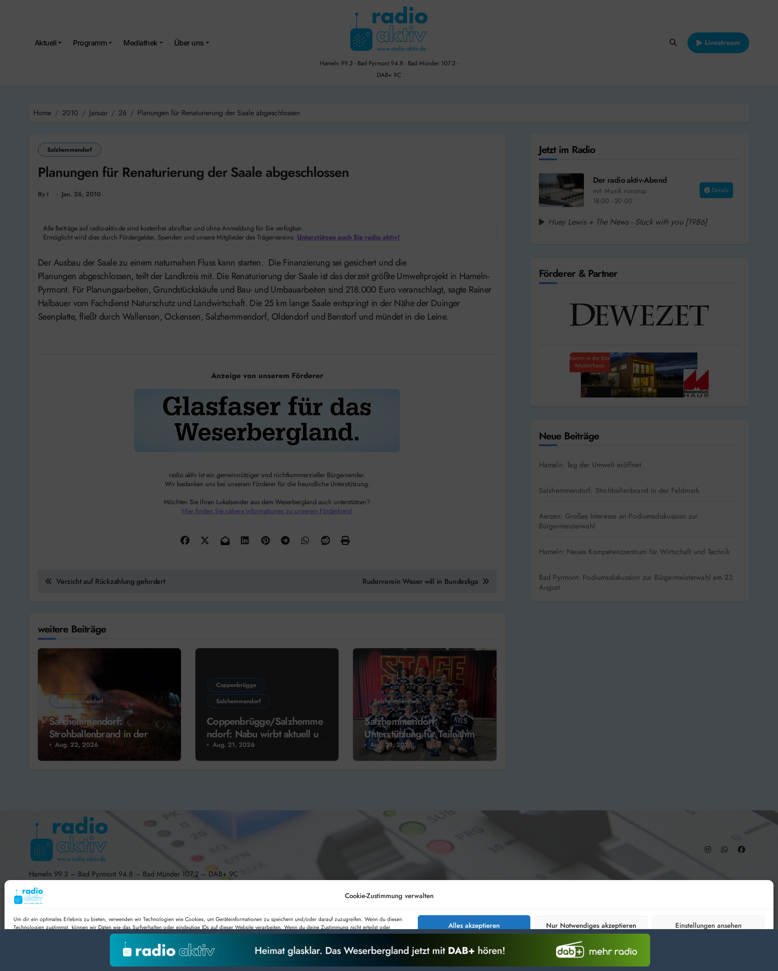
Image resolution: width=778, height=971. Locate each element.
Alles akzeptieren (474, 925)
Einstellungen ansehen (708, 925)
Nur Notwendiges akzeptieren (591, 925)
